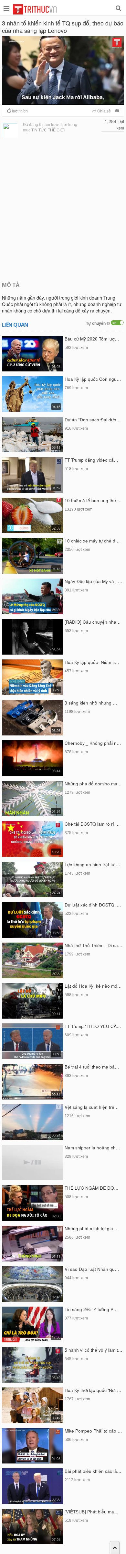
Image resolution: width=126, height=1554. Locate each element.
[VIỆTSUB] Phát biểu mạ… (92, 1512)
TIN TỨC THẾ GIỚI (48, 130)
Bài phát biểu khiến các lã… (93, 1471)
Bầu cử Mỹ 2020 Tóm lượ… (92, 339)
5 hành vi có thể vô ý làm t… (93, 1350)
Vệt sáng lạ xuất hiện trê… (92, 1107)
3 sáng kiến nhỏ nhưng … (91, 703)
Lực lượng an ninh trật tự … (92, 864)
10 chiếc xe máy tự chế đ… (92, 541)
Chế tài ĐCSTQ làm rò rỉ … (92, 824)
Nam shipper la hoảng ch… (92, 1148)
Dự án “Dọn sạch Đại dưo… (93, 420)
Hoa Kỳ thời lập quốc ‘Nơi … (93, 1390)
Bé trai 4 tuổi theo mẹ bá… (92, 1067)
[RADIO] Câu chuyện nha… (93, 622)
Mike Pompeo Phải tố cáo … (93, 1431)
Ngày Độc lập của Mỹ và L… (93, 581)
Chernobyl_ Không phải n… (93, 743)
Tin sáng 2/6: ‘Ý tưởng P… (91, 1309)
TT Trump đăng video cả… (91, 460)
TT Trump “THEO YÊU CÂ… (93, 1026)
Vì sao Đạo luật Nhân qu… (92, 1269)
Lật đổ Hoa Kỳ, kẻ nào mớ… (93, 986)
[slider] (62, 99)
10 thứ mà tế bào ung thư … (93, 500)
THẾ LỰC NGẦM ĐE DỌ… (92, 1188)
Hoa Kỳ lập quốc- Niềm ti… (92, 662)
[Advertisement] (63, 209)
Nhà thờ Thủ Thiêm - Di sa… (93, 945)
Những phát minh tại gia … (92, 1228)
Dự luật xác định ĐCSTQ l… (93, 905)
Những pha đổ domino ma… (93, 784)
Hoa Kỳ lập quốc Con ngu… (93, 379)
